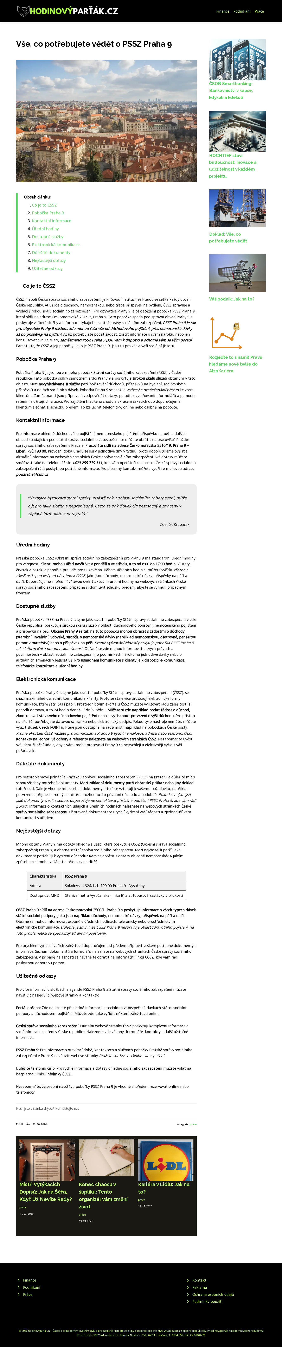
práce (193, 1124)
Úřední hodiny (45, 229)
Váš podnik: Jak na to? (232, 299)
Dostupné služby (47, 236)
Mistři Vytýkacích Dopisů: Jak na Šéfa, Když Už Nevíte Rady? (45, 1191)
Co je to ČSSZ (44, 205)
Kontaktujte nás (67, 1108)
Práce (259, 11)
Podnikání (242, 11)
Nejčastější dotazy (49, 260)
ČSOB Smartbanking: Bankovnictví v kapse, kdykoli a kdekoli (231, 90)
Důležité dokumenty (51, 252)
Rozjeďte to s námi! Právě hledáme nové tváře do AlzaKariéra (235, 364)
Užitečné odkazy (47, 268)
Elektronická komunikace (56, 244)
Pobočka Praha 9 (48, 213)
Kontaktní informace (51, 220)
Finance (222, 11)
